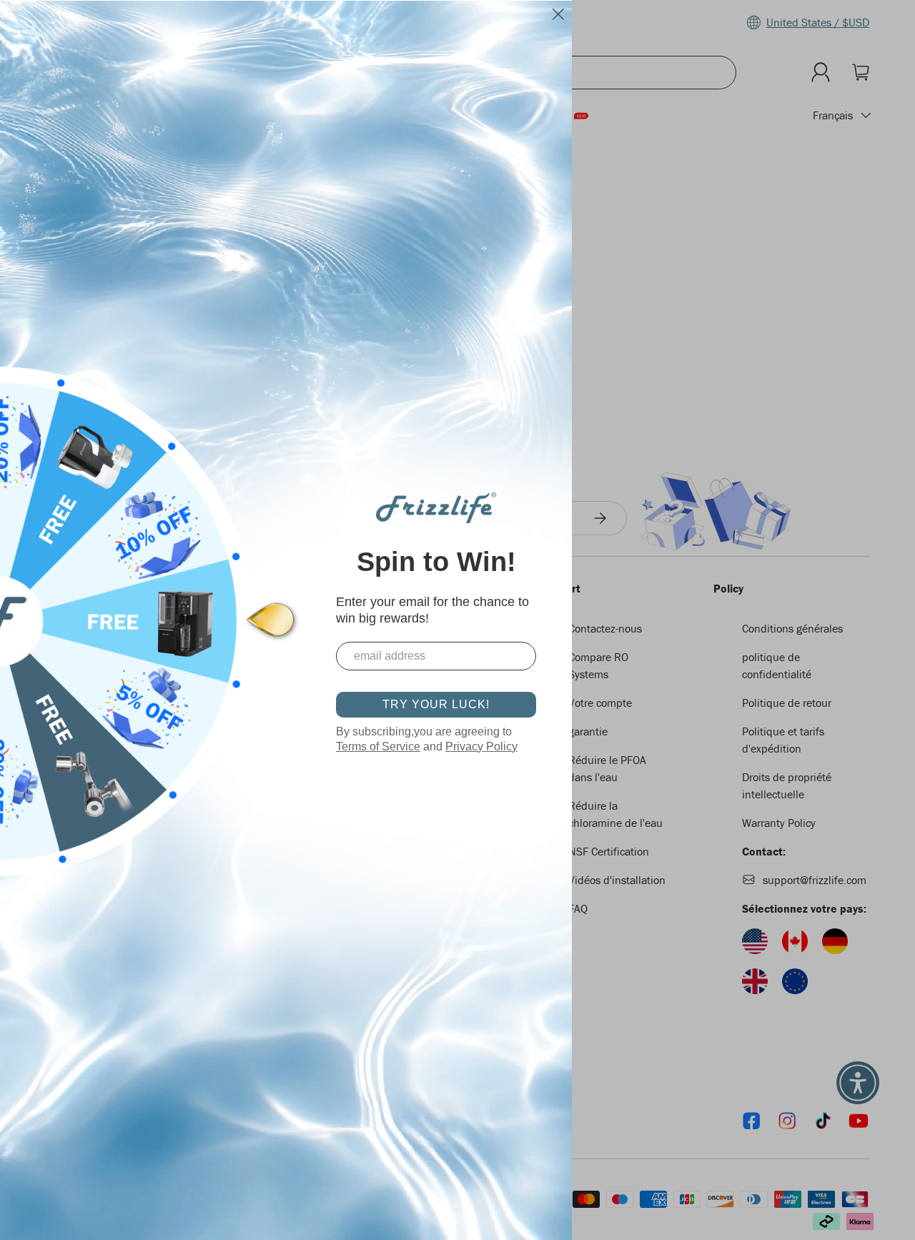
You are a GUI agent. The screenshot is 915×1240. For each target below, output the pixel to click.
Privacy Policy (481, 746)
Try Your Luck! (436, 704)
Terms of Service (378, 746)
